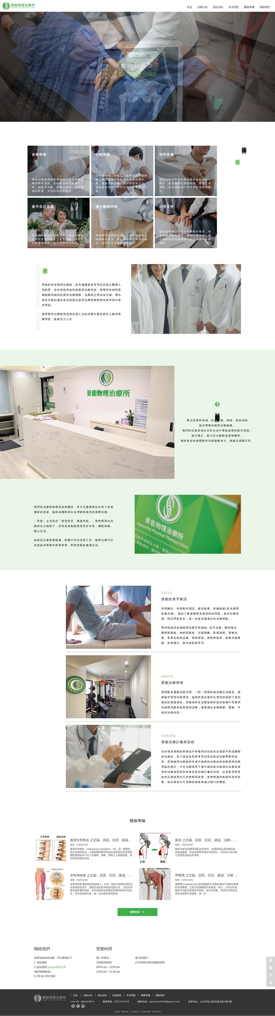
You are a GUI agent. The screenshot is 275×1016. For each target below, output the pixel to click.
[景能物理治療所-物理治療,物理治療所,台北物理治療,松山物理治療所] (19, 6)
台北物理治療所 (146, 1011)
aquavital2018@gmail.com (164, 1001)
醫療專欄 (249, 7)
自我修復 (116, 995)
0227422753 (122, 1001)
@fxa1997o (87, 1001)
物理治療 (117, 1011)
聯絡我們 (265, 7)
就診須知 (218, 7)
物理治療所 (125, 1011)
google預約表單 (57, 967)
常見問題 (234, 7)
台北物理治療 (134, 1011)
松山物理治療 (156, 1011)
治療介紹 (202, 7)
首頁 (189, 7)
